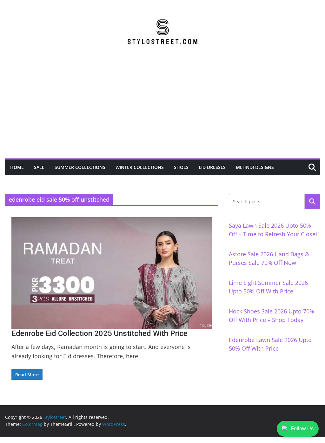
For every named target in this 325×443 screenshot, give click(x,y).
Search (312, 201)
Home (17, 167)
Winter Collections (140, 167)
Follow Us (302, 428)
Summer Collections (80, 167)
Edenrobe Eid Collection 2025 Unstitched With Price (99, 333)
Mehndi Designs (255, 167)
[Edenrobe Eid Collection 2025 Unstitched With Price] (111, 273)
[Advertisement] (162, 110)
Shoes (181, 167)
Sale (39, 167)
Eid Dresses (212, 167)
